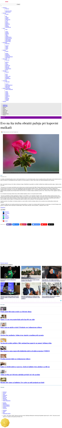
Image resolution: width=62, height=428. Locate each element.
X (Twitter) (7, 213)
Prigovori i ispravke (4, 263)
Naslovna (5, 7)
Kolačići (4, 407)
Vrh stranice (4, 389)
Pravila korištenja (6, 404)
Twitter (4, 411)
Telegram (7, 215)
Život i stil (5, 58)
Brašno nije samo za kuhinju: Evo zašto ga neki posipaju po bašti (22, 382)
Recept (4, 114)
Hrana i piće (5, 110)
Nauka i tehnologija (6, 88)
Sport (4, 28)
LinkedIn (6, 218)
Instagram (24, 224)
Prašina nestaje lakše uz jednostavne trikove (15, 359)
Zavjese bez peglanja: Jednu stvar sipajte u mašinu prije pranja (22, 335)
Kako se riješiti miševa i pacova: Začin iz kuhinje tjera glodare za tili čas (25, 367)
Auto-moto (5, 80)
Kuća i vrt (5, 111)
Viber (6, 214)
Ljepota (4, 109)
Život (4, 108)
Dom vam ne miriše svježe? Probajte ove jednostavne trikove (21, 327)
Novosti (4, 13)
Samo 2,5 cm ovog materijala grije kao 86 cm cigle (17, 319)
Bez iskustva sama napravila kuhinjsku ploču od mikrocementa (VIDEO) (25, 351)
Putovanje (5, 112)
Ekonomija (5, 42)
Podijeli (3, 209)
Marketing (5, 403)
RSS (4, 412)
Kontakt (4, 402)
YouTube (44, 224)
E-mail (6, 220)
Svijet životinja (6, 113)
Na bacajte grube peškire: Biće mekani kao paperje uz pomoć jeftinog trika (26, 343)
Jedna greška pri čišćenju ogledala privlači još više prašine (20, 374)
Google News (37, 224)
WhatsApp (7, 217)
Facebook (7, 211)
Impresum (5, 408)
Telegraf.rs (3, 207)
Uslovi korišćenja (6, 405)
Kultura (4, 50)
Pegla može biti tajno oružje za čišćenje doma (15, 311)
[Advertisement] (31, 235)
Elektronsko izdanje (6, 413)
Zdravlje (4, 107)
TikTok (51, 224)
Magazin (4, 70)
